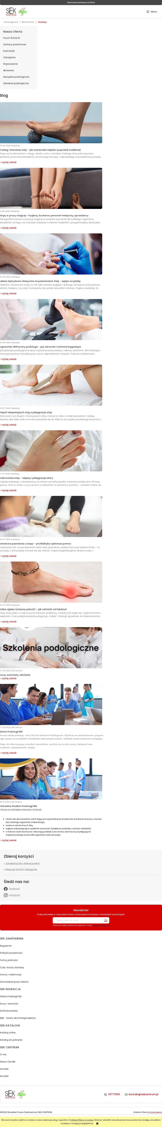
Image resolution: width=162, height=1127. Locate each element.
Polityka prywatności (11, 952)
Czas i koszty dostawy (12, 967)
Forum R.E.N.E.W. (11, 38)
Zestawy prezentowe (14, 44)
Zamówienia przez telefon (14, 981)
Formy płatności (9, 960)
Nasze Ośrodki (7, 1061)
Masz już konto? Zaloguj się (21, 869)
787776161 (114, 1094)
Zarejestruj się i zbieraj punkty (23, 863)
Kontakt (4, 1069)
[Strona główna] (16, 12)
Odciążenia (9, 57)
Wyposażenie (10, 63)
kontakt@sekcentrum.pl (143, 1094)
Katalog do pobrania (11, 1039)
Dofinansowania (9, 1010)
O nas (3, 1054)
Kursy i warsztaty (9, 1003)
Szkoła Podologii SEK (11, 996)
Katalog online (8, 1032)
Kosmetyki (9, 50)
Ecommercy (156, 1112)
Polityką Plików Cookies (81, 1119)
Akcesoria (8, 70)
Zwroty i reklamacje (11, 974)
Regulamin (6, 945)
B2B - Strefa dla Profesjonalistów (18, 1018)
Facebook (14, 888)
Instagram (14, 895)
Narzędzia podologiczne (16, 76)
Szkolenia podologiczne (16, 83)
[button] (151, 11)
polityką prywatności (100, 925)
